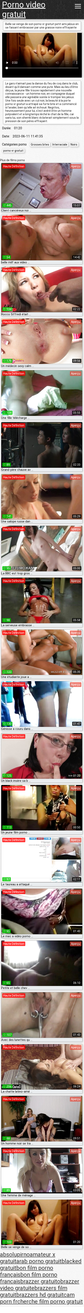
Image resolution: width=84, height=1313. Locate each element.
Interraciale (59, 144)
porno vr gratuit (13, 150)
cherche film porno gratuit (50, 1301)
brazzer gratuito (40, 1281)
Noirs (74, 144)
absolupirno (15, 1254)
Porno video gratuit (23, 9)
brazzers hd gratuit (40, 1294)
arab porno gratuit (39, 1261)
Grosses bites (40, 144)
